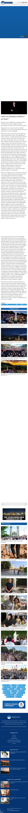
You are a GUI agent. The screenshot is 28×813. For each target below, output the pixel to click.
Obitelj (24, 689)
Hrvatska (5, 689)
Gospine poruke (21, 687)
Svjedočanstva (7, 693)
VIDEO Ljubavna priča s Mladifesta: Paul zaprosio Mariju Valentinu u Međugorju (13, 611)
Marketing (14, 737)
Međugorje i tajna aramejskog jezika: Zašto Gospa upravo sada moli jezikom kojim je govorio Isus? (14, 342)
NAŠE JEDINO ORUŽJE (14, 789)
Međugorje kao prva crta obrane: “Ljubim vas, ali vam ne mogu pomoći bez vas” (13, 375)
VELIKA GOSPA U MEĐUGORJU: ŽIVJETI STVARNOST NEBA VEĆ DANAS (14, 577)
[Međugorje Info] (7, 2)
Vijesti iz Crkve (21, 693)
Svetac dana (21, 691)
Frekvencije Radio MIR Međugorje (14, 741)
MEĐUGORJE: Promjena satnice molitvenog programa (11, 541)
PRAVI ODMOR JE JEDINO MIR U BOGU (17, 760)
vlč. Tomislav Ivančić (11, 304)
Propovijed (14, 691)
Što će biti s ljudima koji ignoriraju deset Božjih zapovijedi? (18, 782)
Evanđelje (14, 685)
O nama (14, 735)
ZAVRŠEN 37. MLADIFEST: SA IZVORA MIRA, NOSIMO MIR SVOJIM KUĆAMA (13, 681)
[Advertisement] (14, 20)
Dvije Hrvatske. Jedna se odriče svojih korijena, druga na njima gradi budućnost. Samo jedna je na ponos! (13, 359)
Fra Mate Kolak (7, 687)
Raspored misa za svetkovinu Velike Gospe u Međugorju (13, 646)
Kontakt (14, 743)
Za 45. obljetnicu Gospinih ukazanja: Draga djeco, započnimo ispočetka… (18, 768)
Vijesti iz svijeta (11, 697)
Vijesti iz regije (20, 695)
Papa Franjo (7, 691)
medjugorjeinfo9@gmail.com (15, 810)
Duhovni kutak (7, 685)
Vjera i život (18, 697)
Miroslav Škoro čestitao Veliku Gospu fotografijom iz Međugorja (12, 594)
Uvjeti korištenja (14, 738)
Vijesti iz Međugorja (10, 695)
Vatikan (14, 693)
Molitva (18, 689)
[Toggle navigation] (26, 36)
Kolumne (4, 304)
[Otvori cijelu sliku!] (14, 107)
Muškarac (24, 304)
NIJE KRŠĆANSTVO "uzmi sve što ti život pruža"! (17, 798)
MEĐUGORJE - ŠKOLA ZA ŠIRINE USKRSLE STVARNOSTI (18, 752)
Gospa (14, 687)
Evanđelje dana (22, 685)
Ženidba (19, 304)
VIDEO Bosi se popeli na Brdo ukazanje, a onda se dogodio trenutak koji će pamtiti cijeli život (13, 560)
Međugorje (12, 689)
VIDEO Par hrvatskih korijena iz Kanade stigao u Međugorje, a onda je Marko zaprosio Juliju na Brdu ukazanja (12, 663)
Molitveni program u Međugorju (14, 740)
